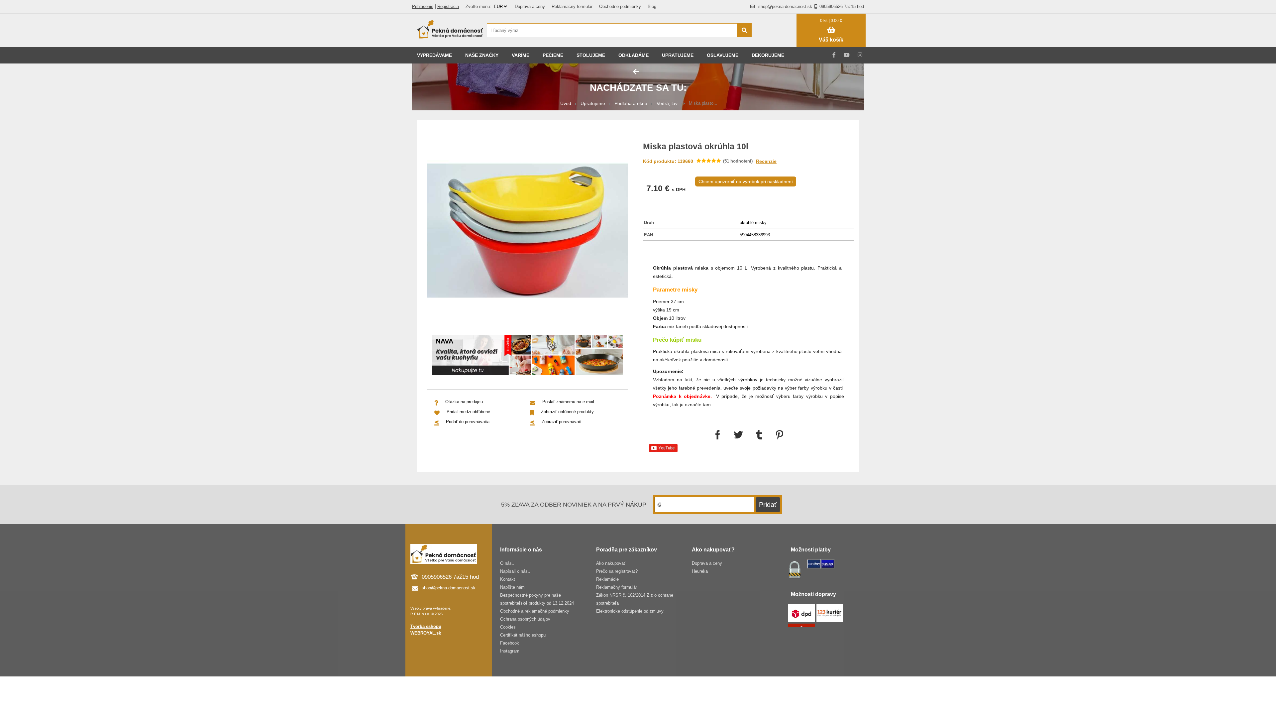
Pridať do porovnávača (467, 421)
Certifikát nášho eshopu (523, 635)
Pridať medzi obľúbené (468, 411)
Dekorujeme (768, 55)
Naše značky (481, 55)
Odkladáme (633, 55)
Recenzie (766, 161)
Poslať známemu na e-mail (568, 401)
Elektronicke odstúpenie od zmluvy (630, 611)
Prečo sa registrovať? (617, 571)
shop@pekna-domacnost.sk (785, 6)
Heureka (700, 571)
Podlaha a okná (630, 103)
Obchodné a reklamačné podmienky (534, 611)
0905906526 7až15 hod (841, 6)
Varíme (520, 55)
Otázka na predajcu (464, 401)
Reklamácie (607, 579)
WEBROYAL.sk (425, 633)
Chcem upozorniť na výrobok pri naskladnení (745, 181)
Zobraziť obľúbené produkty (567, 411)
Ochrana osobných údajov (525, 619)
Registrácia (448, 6)
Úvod (565, 103)
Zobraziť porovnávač (561, 421)
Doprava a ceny (530, 6)
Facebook (509, 643)
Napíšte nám (512, 587)
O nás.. (507, 563)
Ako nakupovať (610, 563)
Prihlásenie (422, 6)
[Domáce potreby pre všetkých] (450, 30)
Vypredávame (434, 55)
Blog (652, 6)
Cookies (508, 627)
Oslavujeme (722, 55)
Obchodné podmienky (620, 6)
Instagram (509, 651)
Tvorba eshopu (425, 626)
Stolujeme (591, 55)
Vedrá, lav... (669, 103)
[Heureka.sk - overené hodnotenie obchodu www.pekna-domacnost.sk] (777, 43)
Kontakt (507, 579)
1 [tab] (532, 366)
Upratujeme (677, 55)
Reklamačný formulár (572, 6)
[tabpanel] (527, 356)
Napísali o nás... (516, 571)
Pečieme (553, 55)
